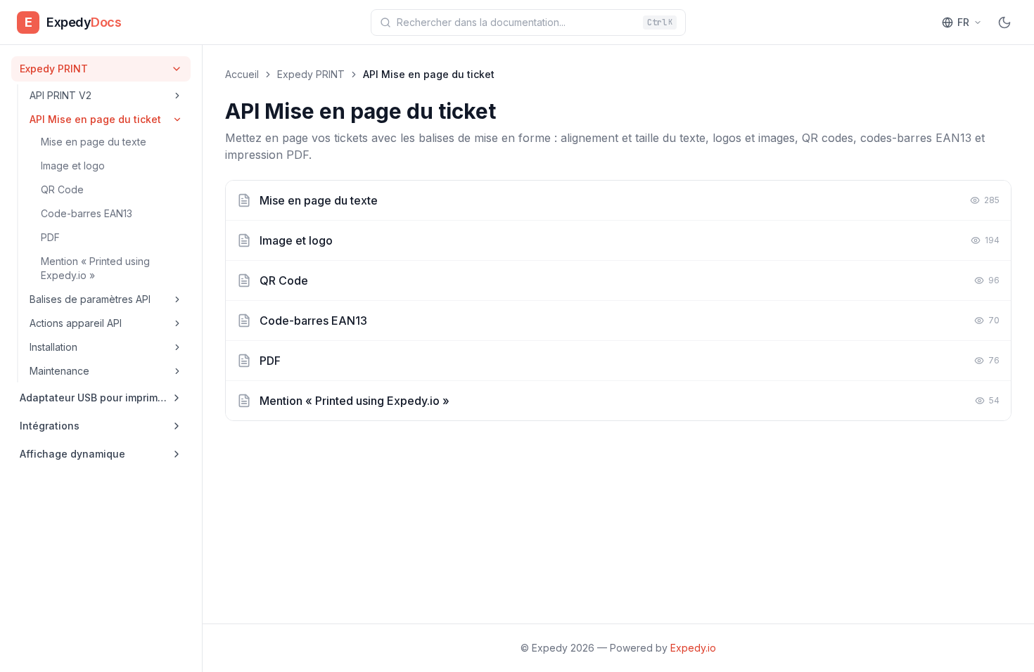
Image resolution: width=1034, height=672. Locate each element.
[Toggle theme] (1004, 22)
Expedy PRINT (311, 74)
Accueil (242, 74)
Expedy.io (693, 648)
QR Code (62, 189)
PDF (50, 237)
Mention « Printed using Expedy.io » (95, 268)
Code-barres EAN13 (86, 213)
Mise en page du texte (93, 142)
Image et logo (73, 166)
